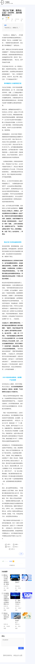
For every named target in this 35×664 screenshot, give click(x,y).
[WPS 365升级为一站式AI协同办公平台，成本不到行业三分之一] (27, 601)
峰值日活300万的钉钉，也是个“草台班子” (17, 579)
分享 (21, 553)
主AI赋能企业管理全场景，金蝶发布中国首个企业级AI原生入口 (6, 599)
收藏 (16, 544)
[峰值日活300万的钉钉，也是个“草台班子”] (27, 582)
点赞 (8, 544)
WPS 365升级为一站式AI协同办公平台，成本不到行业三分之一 (18, 599)
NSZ (7, 17)
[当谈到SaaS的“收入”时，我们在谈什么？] (26, 620)
